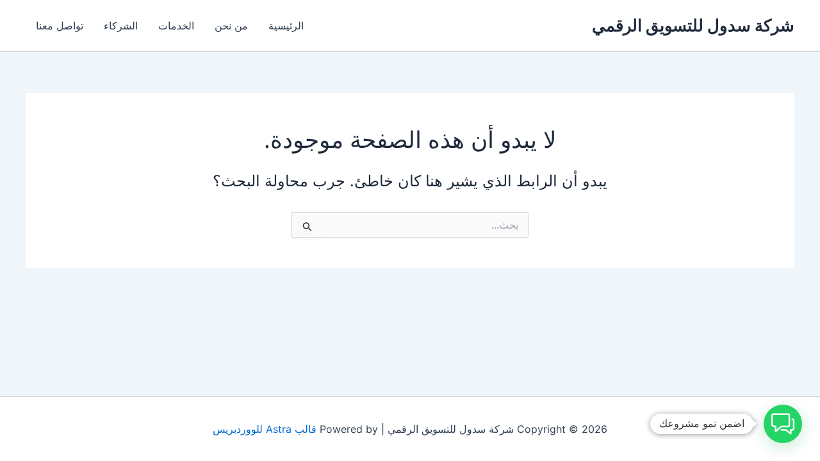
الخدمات (176, 25)
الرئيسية (286, 25)
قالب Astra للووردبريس (264, 429)
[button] (783, 424)
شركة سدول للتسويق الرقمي (693, 25)
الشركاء (121, 25)
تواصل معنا (59, 25)
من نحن (231, 25)
